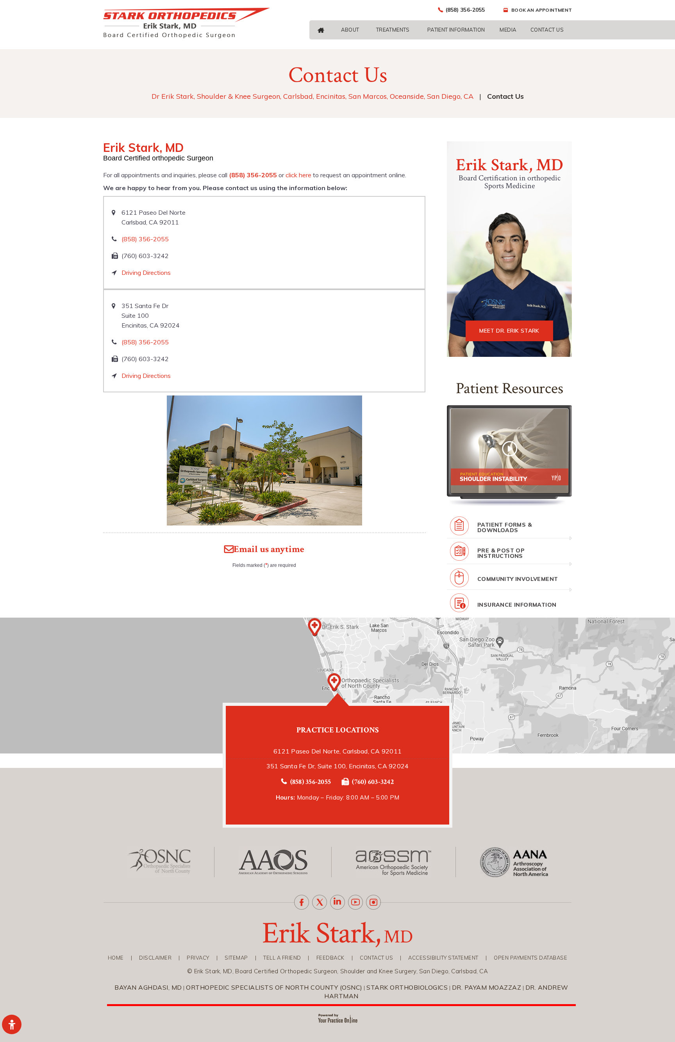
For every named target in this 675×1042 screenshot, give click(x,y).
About (350, 30)
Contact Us (547, 30)
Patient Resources (509, 388)
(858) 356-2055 (465, 10)
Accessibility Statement (443, 958)
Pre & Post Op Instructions (501, 553)
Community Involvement (517, 578)
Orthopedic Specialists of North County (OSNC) (274, 987)
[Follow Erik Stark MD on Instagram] (373, 902)
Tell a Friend (282, 958)
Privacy (198, 958)
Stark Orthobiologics (407, 987)
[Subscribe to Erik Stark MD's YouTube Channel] (355, 902)
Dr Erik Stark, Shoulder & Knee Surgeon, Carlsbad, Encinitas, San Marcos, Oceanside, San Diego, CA (312, 96)
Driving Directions (146, 272)
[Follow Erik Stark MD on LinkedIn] (337, 902)
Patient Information (456, 30)
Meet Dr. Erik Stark (509, 330)
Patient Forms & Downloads (504, 527)
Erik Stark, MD (509, 165)
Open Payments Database (530, 958)
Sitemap (236, 958)
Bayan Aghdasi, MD (148, 987)
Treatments (393, 30)
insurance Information (516, 604)
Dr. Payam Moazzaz (486, 987)
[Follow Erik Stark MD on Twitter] (319, 902)
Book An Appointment (541, 10)
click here (298, 175)
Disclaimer (155, 958)
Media (508, 30)
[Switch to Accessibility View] (11, 1024)
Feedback (330, 958)
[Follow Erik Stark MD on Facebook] (301, 902)
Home (116, 958)
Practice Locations (337, 730)
